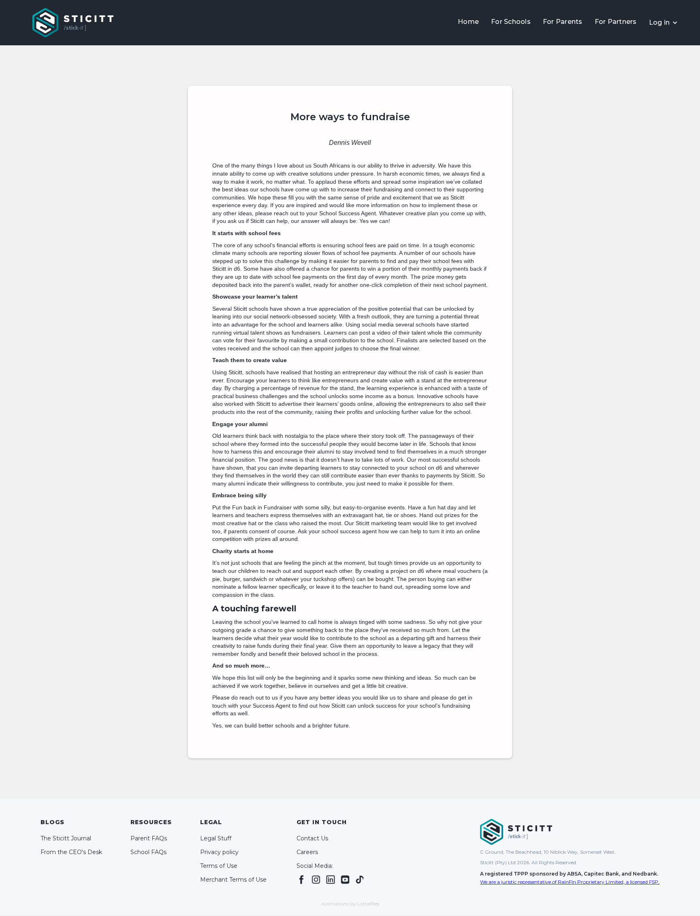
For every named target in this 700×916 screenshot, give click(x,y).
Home (468, 21)
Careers (307, 852)
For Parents (563, 21)
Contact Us (312, 838)
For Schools (511, 21)
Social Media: (315, 866)
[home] (72, 22)
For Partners (616, 21)
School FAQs (148, 852)
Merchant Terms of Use (233, 879)
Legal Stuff (215, 838)
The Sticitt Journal (66, 838)
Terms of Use (218, 866)
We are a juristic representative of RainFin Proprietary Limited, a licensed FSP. (569, 882)
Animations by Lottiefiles (350, 904)
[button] (663, 23)
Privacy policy (219, 852)
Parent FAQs (148, 838)
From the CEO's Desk (71, 852)
